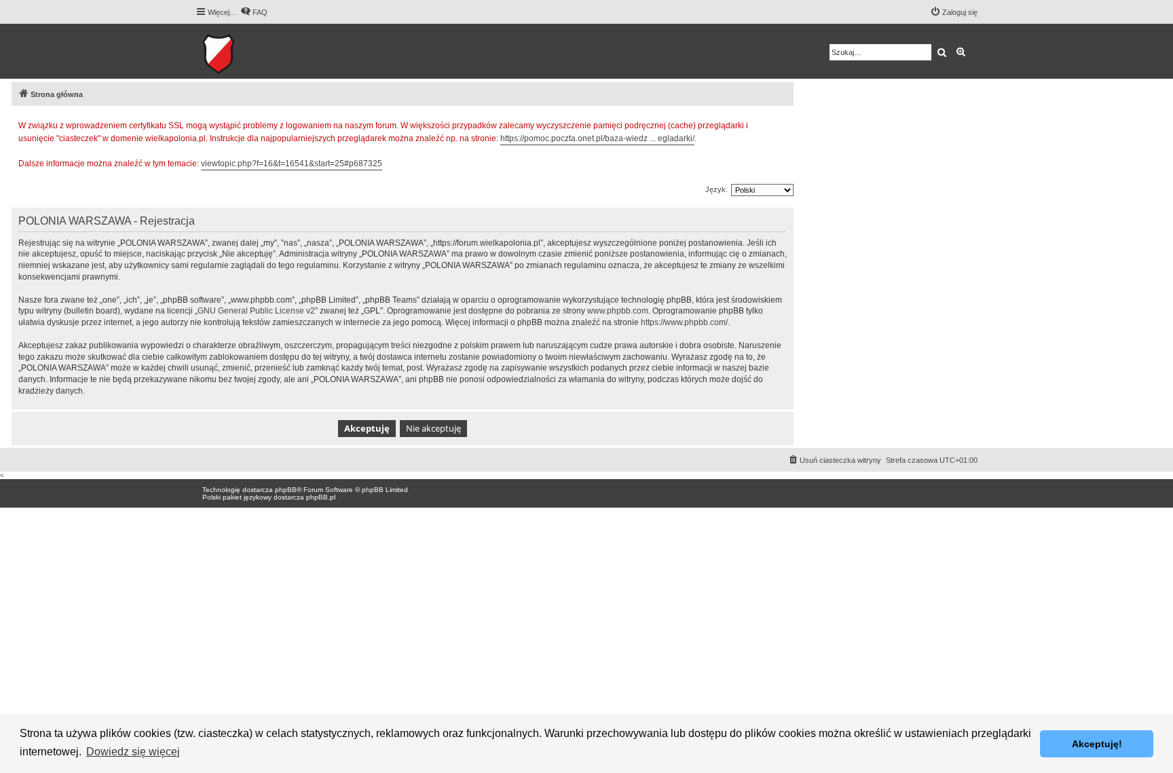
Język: (716, 189)
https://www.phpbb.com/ (684, 322)
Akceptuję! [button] (1097, 743)
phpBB (286, 489)
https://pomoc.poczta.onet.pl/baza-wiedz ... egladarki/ (597, 138)
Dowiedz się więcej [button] (133, 751)
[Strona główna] (260, 51)
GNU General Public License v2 (256, 311)
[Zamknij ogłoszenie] (783, 123)
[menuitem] (253, 12)
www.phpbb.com (617, 311)
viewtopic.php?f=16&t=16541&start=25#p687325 (291, 163)
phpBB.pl (320, 497)
